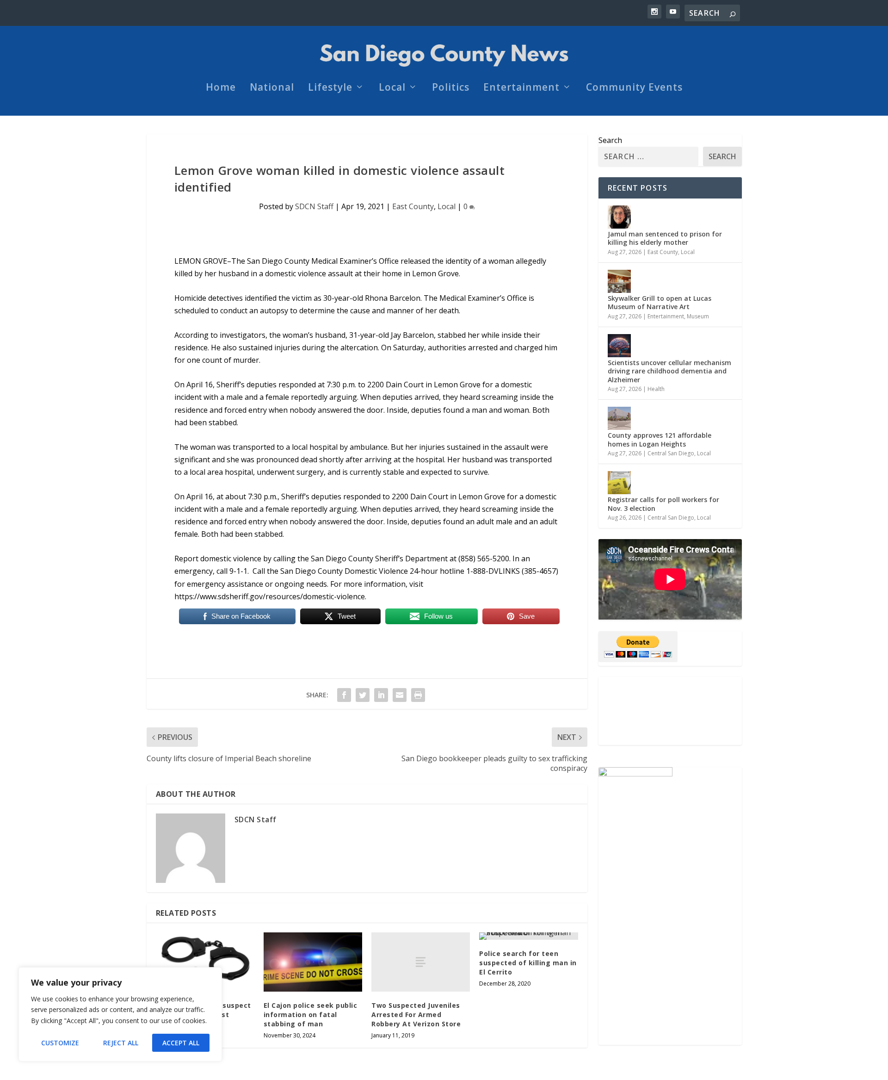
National (272, 88)
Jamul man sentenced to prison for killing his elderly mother (665, 238)
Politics (450, 88)
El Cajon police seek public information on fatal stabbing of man (311, 1014)
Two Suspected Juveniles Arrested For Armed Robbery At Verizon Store (416, 1014)
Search (610, 140)
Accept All (180, 1042)
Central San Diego (671, 453)
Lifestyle (330, 88)
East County (413, 206)
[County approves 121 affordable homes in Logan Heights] (619, 418)
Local (392, 88)
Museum (698, 316)
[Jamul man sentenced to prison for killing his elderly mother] (619, 217)
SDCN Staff (314, 206)
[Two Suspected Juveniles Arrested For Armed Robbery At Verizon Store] (420, 962)
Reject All (120, 1042)
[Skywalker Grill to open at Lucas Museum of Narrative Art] (619, 281)
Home (221, 88)
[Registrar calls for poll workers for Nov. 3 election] (619, 482)
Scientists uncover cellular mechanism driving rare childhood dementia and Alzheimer (669, 371)
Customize (60, 1042)
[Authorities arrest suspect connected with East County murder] (205, 962)
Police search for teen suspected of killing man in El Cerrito (528, 962)
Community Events (634, 88)
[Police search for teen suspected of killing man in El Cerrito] (528, 936)
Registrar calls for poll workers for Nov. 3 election (663, 503)
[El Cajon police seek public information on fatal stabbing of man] (313, 962)
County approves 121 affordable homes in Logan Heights (659, 439)
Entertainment (521, 88)
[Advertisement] (670, 711)
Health (656, 389)
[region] (120, 1014)
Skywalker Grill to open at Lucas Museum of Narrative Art (659, 302)
